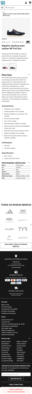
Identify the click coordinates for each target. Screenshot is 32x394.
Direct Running (6, 346)
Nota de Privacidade (7, 335)
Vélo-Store (20, 361)
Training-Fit (20, 354)
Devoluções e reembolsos (9, 326)
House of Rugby (6, 359)
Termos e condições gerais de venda (13, 324)
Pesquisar (11, 7)
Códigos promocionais (8, 313)
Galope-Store (5, 354)
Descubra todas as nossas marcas (16, 245)
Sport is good (21, 352)
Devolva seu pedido (16, 295)
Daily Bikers (5, 344)
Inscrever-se (16, 379)
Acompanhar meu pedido (9, 309)
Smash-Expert (21, 346)
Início (3, 12)
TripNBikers (20, 359)
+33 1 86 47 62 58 (16, 267)
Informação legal (6, 328)
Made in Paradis (22, 341)
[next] (31, 224)
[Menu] (2, 7)
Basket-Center (5, 341)
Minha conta (5, 305)
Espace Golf (5, 350)
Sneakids (20, 350)
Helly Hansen (13, 42)
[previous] (1, 224)
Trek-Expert (20, 356)
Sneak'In (19, 348)
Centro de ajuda (6, 307)
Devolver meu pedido (8, 311)
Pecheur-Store (21, 344)
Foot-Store (4, 352)
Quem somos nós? (7, 320)
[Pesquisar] (6, 7)
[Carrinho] (30, 2)
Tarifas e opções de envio (9, 332)
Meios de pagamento (8, 330)
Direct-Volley (5, 348)
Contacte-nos (16, 261)
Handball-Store (6, 356)
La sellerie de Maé (7, 361)
